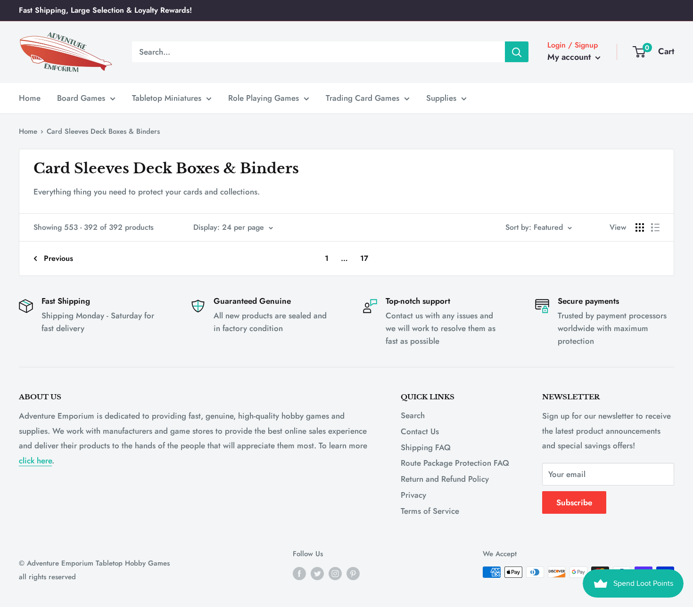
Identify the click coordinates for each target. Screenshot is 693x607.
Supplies (441, 97)
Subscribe (574, 502)
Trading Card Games (362, 97)
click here (35, 460)
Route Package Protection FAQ (455, 463)
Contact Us (420, 431)
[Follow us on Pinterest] (353, 574)
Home (30, 97)
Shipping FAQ (426, 447)
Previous (58, 258)
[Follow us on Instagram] (335, 574)
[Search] (516, 51)
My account (570, 57)
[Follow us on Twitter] (317, 574)
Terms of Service (430, 511)
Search (413, 415)
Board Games (81, 97)
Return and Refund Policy (445, 479)
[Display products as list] (655, 227)
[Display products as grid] (639, 227)
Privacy (413, 495)
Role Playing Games (263, 97)
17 (364, 258)
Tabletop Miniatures (166, 97)
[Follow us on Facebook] (299, 574)
